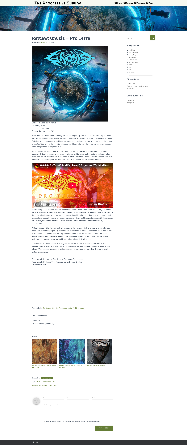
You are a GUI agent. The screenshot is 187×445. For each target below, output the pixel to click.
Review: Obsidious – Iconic (96, 365)
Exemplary (132, 55)
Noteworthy (132, 57)
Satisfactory (133, 60)
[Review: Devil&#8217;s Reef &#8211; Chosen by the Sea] (72, 351)
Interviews (130, 88)
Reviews (128, 4)
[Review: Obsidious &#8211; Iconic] (99, 351)
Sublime (132, 50)
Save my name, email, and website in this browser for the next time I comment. (73, 421)
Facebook (63, 308)
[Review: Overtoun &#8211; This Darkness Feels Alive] (44, 351)
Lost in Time (131, 83)
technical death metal (39, 385)
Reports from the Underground (137, 86)
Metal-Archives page (76, 308)
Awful (130, 69)
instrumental (47, 382)
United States (52, 385)
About (151, 4)
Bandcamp (47, 308)
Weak (130, 64)
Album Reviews (46, 378)
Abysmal (131, 72)
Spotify (55, 308)
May (53, 382)
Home (118, 4)
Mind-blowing (133, 52)
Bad (130, 67)
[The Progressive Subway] (58, 3)
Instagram (130, 102)
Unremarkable (133, 62)
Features (140, 4)
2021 (38, 382)
